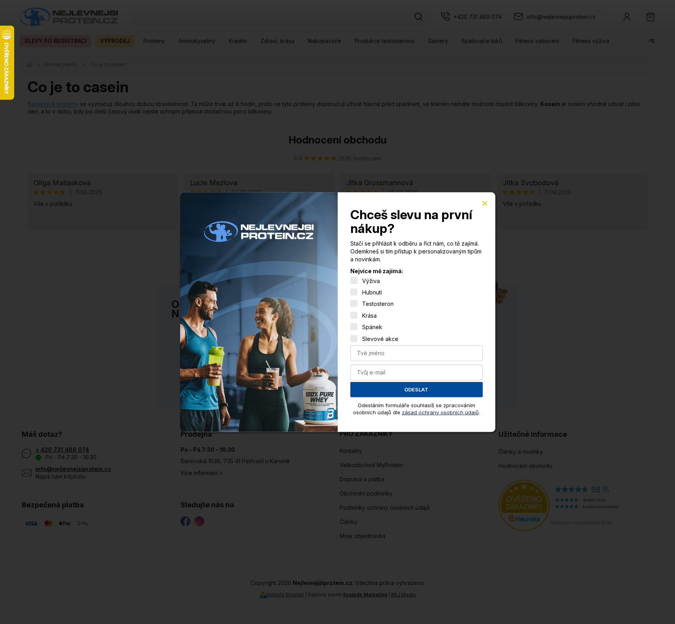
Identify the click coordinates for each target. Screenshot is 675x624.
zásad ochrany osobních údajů (440, 412)
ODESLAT (416, 389)
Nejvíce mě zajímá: (376, 271)
